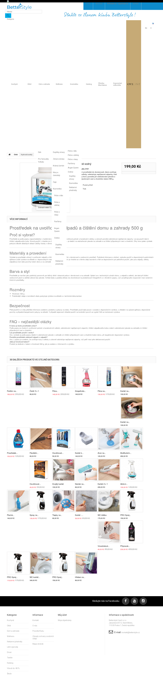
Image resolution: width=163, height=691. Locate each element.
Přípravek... (125, 546)
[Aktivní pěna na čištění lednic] (131, 470)
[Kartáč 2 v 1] (109, 470)
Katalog (89, 84)
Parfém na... (12, 391)
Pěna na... (102, 391)
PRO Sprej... (125, 515)
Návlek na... (80, 484)
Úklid (29, 84)
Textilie (9, 658)
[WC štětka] (109, 501)
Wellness (59, 84)
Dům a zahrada (44, 84)
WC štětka (102, 515)
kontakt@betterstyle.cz (131, 632)
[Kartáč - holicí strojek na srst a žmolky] (86, 501)
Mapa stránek (37, 644)
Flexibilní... (34, 453)
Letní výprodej (12, 647)
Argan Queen (57, 229)
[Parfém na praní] (18, 377)
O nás (34, 626)
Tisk (84, 189)
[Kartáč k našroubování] (86, 439)
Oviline (57, 238)
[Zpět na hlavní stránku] (9, 154)
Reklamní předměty (59, 262)
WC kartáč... (35, 577)
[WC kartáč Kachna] (41, 563)
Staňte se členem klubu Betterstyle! (100, 15)
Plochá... (10, 515)
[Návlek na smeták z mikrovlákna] (86, 470)
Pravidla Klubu (38, 631)
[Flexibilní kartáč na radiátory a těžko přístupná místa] (41, 439)
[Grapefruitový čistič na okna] (86, 377)
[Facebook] (125, 601)
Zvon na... (102, 453)
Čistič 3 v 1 (34, 391)
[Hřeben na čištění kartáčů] (86, 563)
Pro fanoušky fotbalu (43, 160)
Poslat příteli (88, 185)
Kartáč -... (79, 515)
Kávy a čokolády (56, 173)
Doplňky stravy (59, 152)
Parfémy (57, 222)
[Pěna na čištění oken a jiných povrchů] (109, 377)
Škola (9, 674)
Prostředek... (12, 453)
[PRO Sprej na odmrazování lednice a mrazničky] (131, 501)
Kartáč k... (79, 453)
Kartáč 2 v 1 (103, 484)
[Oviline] (133, 84)
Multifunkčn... (125, 453)
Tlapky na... (57, 515)
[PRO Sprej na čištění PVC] (63, 563)
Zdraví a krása (58, 159)
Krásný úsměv (58, 166)
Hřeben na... (80, 577)
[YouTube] (134, 601)
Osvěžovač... (58, 453)
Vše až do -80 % (13, 668)
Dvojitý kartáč (58, 484)
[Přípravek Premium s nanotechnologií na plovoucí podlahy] (131, 532)
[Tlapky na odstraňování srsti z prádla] (63, 501)
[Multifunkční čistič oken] (131, 439)
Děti (39, 152)
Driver (9, 652)
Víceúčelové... (104, 546)
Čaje (55, 182)
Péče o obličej (57, 203)
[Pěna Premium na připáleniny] (63, 377)
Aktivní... (124, 484)
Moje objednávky (64, 620)
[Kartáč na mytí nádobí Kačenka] (131, 377)
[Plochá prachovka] (18, 501)
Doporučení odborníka (117, 84)
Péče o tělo (58, 195)
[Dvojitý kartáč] (63, 470)
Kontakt (35, 620)
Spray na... (34, 515)
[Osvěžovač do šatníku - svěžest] (63, 439)
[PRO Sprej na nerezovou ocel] (18, 563)
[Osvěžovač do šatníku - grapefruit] (41, 470)
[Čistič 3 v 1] (41, 377)
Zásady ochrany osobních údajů (43, 637)
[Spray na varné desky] (41, 501)
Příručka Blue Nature (102, 84)
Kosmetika (57, 189)
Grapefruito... (80, 391)
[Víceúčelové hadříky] (109, 532)
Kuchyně (14, 84)
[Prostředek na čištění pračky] (18, 439)
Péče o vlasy (57, 213)
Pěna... (55, 391)
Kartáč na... (125, 391)
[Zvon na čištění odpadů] (109, 439)
